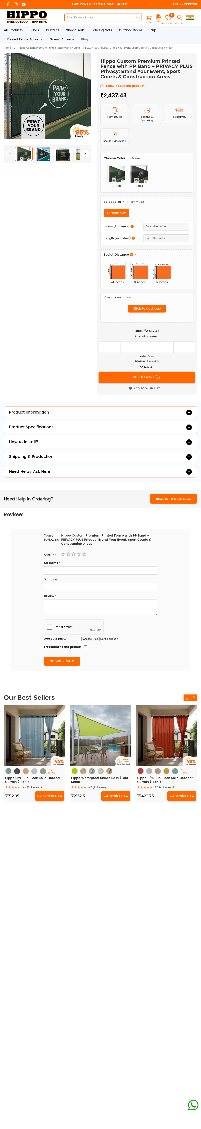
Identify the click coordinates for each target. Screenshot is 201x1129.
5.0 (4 (164, 787)
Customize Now (49, 795)
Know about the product (125, 85)
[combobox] (103, 18)
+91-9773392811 (185, 4)
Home (7, 48)
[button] (23, 153)
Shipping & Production (31, 457)
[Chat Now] (193, 1105)
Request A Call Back (173, 498)
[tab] (100, 35)
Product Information (29, 412)
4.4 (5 (32, 787)
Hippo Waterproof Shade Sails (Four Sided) (99, 779)
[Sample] (158, 18)
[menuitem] (15, 30)
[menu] (100, 35)
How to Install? (23, 442)
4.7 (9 (98, 787)
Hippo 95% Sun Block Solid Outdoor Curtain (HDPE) (32, 779)
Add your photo (55, 638)
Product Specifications (31, 427)
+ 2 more (52, 771)
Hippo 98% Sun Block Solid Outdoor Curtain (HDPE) (165, 779)
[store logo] (26, 17)
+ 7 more (184, 771)
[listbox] (147, 176)
